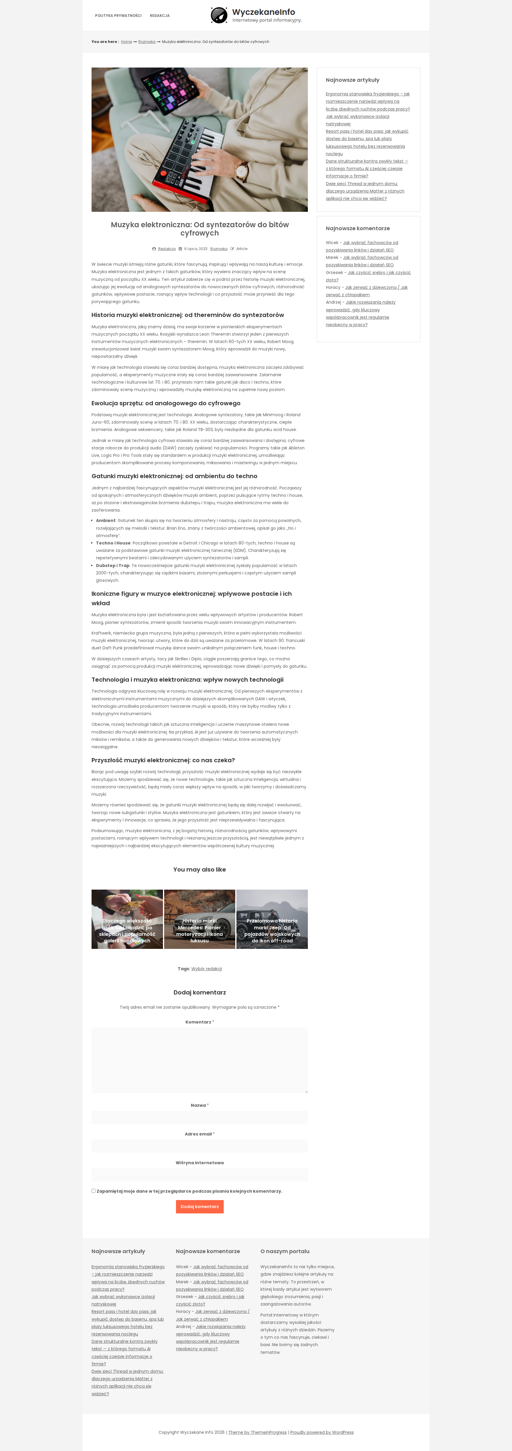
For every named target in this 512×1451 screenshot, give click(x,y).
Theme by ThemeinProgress (257, 1432)
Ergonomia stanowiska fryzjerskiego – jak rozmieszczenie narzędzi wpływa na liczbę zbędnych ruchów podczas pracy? (368, 101)
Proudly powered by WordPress (322, 1432)
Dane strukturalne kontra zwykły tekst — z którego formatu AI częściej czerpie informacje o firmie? (367, 168)
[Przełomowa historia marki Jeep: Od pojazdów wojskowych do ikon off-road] (272, 919)
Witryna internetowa (200, 1163)
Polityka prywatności (118, 15)
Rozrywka (147, 41)
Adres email (200, 1134)
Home (126, 41)
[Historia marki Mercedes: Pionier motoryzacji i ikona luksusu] (200, 919)
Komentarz (199, 1022)
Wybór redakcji (206, 969)
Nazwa (200, 1105)
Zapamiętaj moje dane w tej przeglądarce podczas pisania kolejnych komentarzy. (189, 1191)
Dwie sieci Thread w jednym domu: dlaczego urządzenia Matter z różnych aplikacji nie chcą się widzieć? (365, 191)
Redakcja (160, 15)
